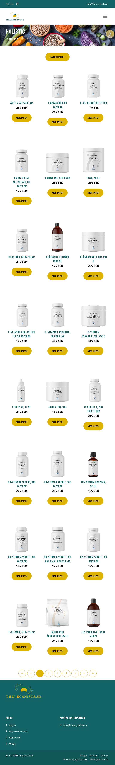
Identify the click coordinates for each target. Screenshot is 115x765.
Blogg (12, 743)
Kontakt (93, 755)
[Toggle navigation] (105, 16)
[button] (84, 673)
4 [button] (66, 673)
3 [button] (57, 673)
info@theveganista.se (97, 4)
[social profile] (17, 4)
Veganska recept (18, 731)
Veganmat (14, 737)
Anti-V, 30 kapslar (21, 103)
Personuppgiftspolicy (75, 759)
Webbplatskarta (99, 759)
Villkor (104, 755)
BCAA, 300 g (93, 178)
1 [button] (40, 673)
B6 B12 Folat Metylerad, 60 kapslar (21, 182)
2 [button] (48, 673)
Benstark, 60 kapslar (22, 257)
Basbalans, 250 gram (57, 178)
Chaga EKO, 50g (57, 407)
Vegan (12, 725)
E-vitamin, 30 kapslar (22, 632)
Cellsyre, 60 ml (21, 407)
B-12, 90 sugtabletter (93, 103)
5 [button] (75, 673)
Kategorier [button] (56, 56)
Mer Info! (21, 117)
